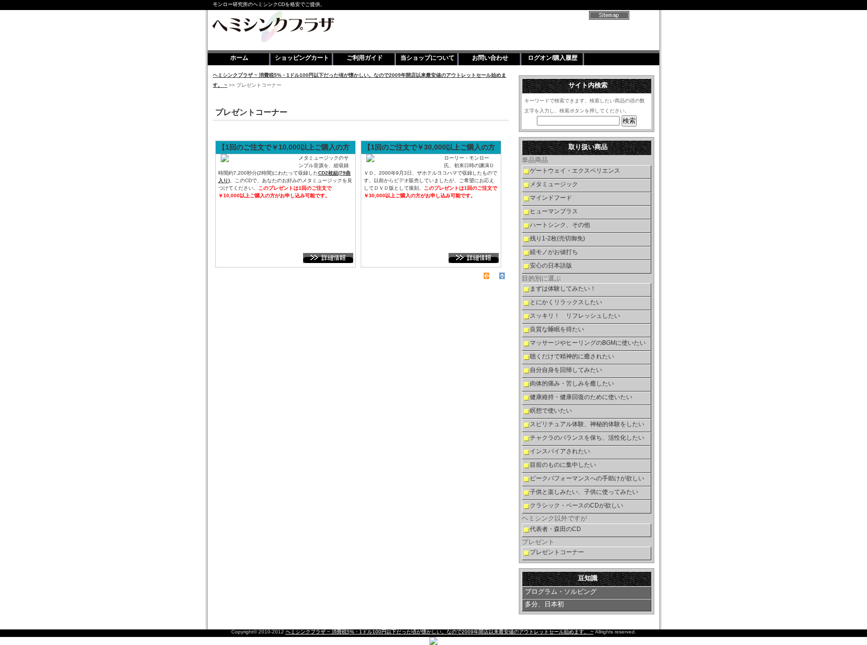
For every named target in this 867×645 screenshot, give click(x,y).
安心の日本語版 (551, 265)
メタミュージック (554, 184)
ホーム (239, 57)
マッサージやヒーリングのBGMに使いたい (588, 342)
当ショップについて (427, 57)
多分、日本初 (544, 604)
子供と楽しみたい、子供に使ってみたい (584, 491)
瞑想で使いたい (551, 410)
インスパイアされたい (560, 451)
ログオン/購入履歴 (552, 57)
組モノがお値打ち (554, 251)
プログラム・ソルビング (561, 591)
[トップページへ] (486, 276)
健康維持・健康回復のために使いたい (581, 397)
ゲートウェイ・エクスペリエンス (575, 170)
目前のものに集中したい (563, 464)
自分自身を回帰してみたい (566, 369)
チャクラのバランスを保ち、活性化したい (587, 437)
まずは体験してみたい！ (563, 288)
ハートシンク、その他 (560, 224)
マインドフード (551, 197)
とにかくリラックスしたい (566, 302)
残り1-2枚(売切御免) (557, 238)
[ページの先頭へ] (502, 276)
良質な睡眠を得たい (557, 329)
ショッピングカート (302, 57)
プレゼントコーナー (557, 552)
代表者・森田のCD (555, 529)
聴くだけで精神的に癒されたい (572, 356)
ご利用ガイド (365, 57)
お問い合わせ (490, 57)
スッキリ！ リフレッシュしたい (575, 315)
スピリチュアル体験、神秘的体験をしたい (587, 424)
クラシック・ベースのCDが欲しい (576, 505)
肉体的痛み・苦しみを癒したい (572, 383)
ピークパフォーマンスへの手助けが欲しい (587, 478)
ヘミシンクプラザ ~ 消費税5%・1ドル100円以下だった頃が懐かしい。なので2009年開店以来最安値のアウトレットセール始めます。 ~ (439, 631)
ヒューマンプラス (554, 211)
